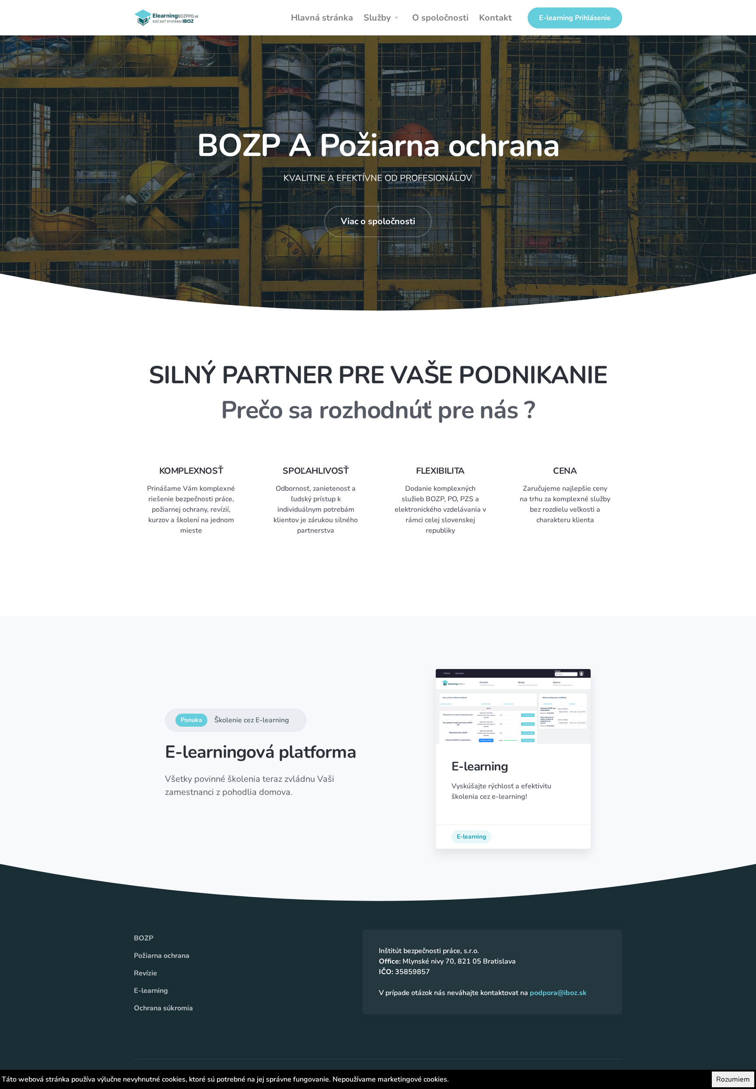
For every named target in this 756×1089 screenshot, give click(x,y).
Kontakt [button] (495, 18)
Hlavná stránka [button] (322, 18)
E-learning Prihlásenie (575, 18)
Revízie (145, 973)
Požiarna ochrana (161, 956)
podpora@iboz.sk (558, 993)
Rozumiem (733, 1079)
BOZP (143, 938)
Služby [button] (377, 18)
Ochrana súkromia (163, 1008)
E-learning (471, 836)
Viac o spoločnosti (378, 221)
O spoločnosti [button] (440, 18)
